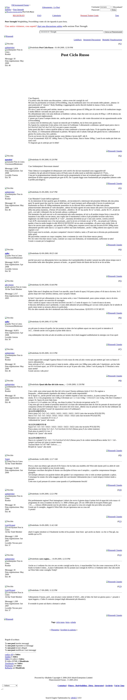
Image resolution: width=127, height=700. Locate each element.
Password (95, 10)
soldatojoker (10, 48)
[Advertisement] (50, 77)
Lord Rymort (10, 525)
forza (67, 622)
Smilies (8, 657)
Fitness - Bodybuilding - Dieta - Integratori (86, 686)
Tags (117, 15)
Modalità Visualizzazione (112, 40)
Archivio (109, 686)
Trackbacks (9, 663)
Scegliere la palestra (68, 630)
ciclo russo (60, 622)
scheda (73, 622)
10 (120, 490)
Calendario (56, 15)
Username (95, 7)
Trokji (7, 459)
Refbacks (8, 668)
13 (120, 586)
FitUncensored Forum (20, 5)
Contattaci (62, 686)
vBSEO (74, 698)
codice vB (9, 654)
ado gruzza (9, 285)
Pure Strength (18, 10)
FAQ (39, 15)
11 (120, 521)
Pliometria (55, 630)
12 (120, 555)
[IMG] (7, 659)
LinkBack (78, 40)
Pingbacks (9, 666)
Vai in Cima (119, 686)
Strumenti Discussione (92, 40)
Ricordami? (117, 7)
